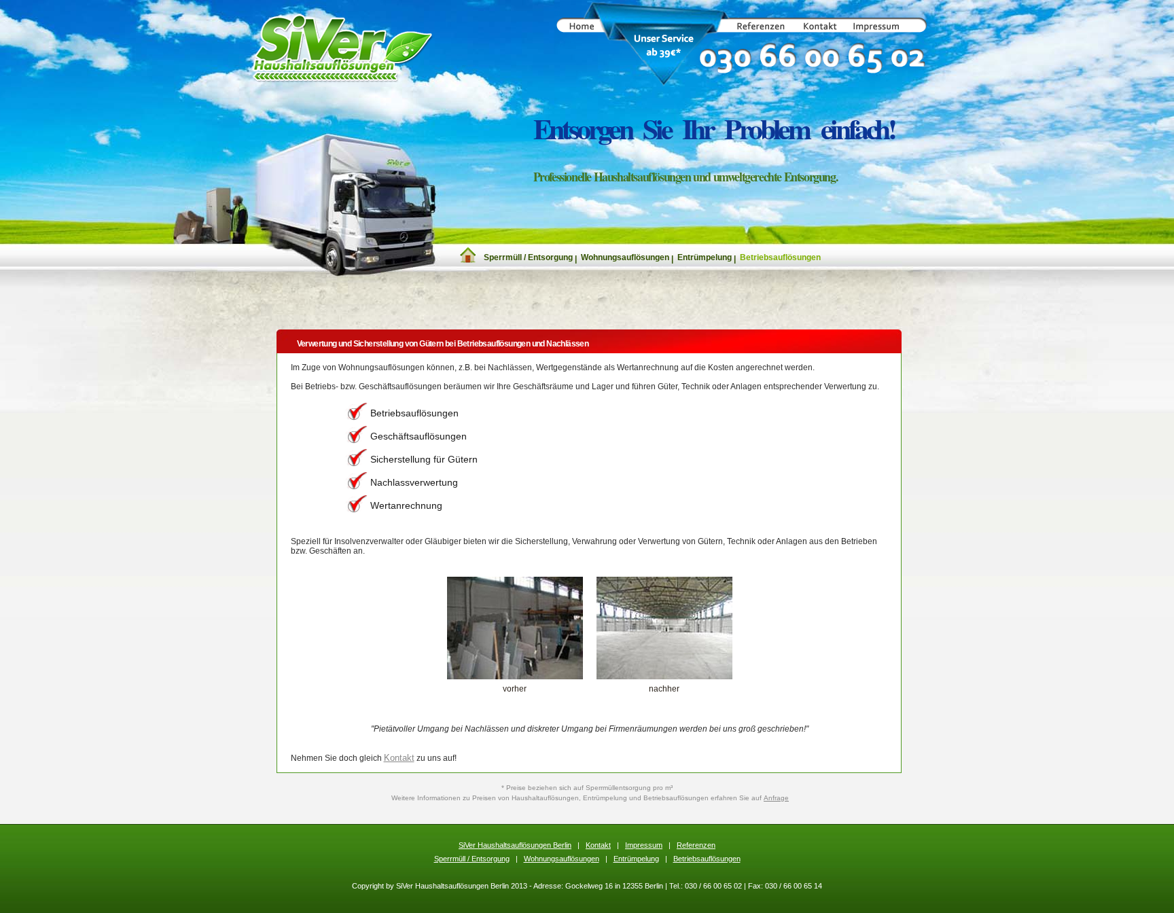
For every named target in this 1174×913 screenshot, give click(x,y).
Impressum (643, 845)
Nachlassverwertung (414, 482)
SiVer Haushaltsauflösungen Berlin (515, 845)
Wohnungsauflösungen (625, 257)
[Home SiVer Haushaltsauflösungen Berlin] (468, 260)
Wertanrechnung (406, 505)
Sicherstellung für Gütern (424, 459)
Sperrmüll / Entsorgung (528, 257)
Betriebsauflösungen (780, 257)
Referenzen (696, 845)
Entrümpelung (704, 257)
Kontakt (399, 758)
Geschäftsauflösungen (418, 436)
